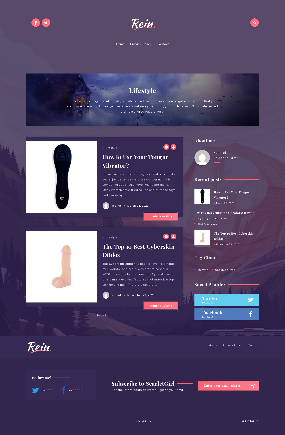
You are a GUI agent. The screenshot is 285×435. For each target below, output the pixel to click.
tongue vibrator (149, 174)
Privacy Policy (141, 44)
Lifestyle (111, 147)
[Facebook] (35, 22)
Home (120, 44)
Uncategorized (225, 269)
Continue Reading (160, 216)
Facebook (74, 390)
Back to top (247, 420)
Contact (163, 44)
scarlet (220, 152)
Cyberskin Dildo (121, 264)
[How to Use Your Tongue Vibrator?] (202, 196)
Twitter (46, 390)
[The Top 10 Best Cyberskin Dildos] (202, 237)
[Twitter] (46, 22)
